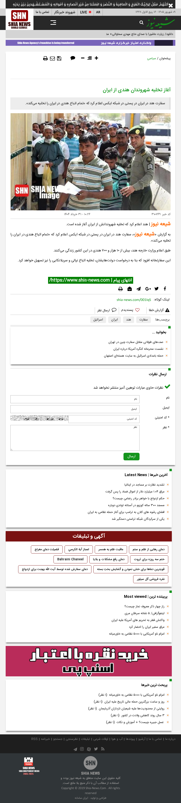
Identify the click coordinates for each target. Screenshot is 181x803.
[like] (132, 310)
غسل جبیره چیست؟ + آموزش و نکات (135, 722)
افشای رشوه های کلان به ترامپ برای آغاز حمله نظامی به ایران (126, 512)
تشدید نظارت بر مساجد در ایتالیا (144, 484)
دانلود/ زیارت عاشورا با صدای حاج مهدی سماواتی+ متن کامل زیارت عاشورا (126, 34)
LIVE (83, 12)
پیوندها (130, 739)
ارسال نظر (104, 310)
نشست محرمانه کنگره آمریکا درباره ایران (138, 349)
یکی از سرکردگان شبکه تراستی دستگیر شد (138, 519)
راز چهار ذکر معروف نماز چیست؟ (144, 606)
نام (167, 397)
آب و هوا (117, 739)
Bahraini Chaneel (70, 559)
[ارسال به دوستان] (52, 58)
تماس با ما (42, 12)
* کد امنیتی (162, 417)
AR (98, 12)
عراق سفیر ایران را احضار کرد (147, 627)
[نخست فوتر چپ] (29, 766)
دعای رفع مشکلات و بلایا (108, 559)
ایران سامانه (81, 798)
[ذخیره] (59, 58)
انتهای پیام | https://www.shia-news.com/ (90, 280)
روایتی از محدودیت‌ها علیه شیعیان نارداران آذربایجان (126, 708)
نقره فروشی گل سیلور (151, 579)
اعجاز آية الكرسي (78, 549)
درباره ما (170, 739)
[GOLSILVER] (89, 661)
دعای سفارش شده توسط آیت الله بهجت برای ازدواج (55, 569)
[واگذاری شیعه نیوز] (90, 42)
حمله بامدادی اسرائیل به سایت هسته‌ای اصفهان (133, 355)
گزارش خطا (156, 310)
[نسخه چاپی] (45, 58)
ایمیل (166, 407)
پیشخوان (165, 58)
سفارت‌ (143, 320)
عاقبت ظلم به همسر (111, 549)
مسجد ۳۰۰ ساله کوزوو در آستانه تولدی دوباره (136, 505)
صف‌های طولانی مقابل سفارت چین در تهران (135, 342)
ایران (114, 320)
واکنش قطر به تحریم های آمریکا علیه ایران (138, 620)
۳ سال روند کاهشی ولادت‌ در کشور (138, 715)
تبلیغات (85, 739)
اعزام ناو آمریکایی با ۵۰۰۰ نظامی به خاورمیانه (137, 634)
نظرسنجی (72, 739)
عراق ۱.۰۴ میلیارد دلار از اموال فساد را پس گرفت (135, 491)
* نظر (166, 427)
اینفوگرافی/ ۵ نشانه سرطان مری (145, 613)
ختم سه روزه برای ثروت (149, 559)
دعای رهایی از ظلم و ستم (149, 549)
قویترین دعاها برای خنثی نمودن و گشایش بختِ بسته (131, 569)
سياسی (151, 58)
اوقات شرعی (100, 739)
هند (128, 320)
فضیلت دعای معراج (47, 549)
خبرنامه (45, 739)
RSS (34, 739)
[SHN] (19, 19)
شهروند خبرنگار (64, 12)
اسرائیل (98, 320)
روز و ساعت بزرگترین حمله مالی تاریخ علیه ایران (129, 701)
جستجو (57, 739)
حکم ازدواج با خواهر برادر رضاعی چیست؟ (139, 498)
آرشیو (141, 739)
